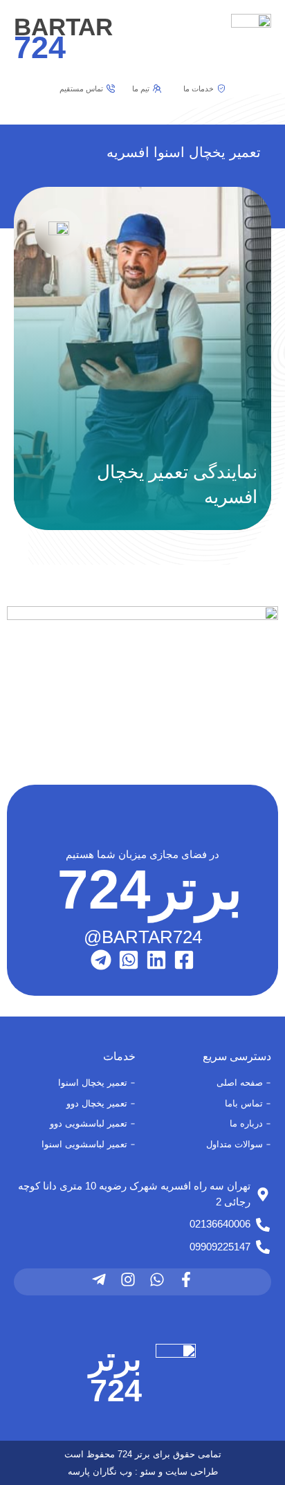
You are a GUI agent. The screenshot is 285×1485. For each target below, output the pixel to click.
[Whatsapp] (157, 1279)
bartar (63, 38)
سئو (148, 1471)
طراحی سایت (191, 1471)
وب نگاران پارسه (100, 1471)
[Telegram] (101, 959)
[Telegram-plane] (99, 1279)
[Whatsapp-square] (128, 959)
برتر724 (115, 1375)
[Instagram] (128, 1279)
